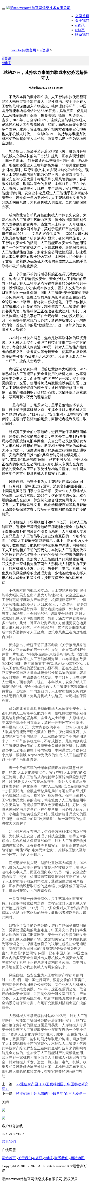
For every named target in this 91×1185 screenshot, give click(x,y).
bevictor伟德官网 (23, 50)
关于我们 (82, 20)
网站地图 (77, 1158)
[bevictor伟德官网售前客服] (3, 1110)
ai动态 (80, 30)
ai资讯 (80, 25)
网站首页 (9, 1158)
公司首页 (82, 16)
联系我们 (82, 34)
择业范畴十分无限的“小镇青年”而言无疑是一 (51, 1093)
